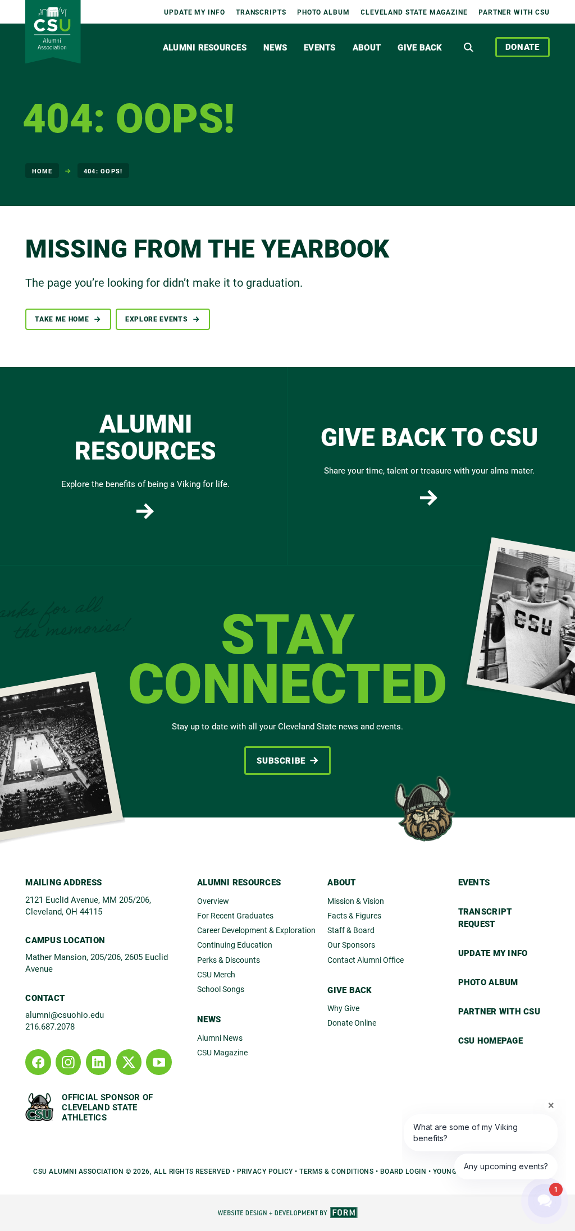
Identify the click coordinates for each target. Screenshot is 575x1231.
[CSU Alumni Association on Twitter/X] (129, 1061)
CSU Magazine (222, 1052)
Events (320, 47)
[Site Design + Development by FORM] (287, 1213)
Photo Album (323, 11)
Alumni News (220, 1037)
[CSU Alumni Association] (53, 31)
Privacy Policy (265, 1170)
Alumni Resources (205, 47)
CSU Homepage (490, 1040)
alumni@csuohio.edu (64, 1014)
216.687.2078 (50, 1026)
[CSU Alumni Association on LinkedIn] (98, 1061)
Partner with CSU (514, 11)
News (275, 47)
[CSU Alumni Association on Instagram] (68, 1061)
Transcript (261, 11)
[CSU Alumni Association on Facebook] (38, 1061)
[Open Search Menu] (468, 47)
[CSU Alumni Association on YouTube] (158, 1061)
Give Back (420, 47)
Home (42, 171)
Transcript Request (485, 917)
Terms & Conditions (336, 1170)
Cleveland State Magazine (414, 11)
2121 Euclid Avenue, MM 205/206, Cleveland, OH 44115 (88, 905)
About (367, 47)
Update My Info (194, 11)
